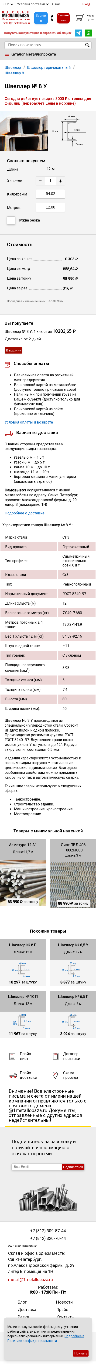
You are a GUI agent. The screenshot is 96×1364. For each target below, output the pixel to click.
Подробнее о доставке (25, 513)
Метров (14, 207)
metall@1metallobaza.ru (17, 23)
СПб (6, 4)
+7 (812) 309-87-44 (48, 1230)
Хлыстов (14, 181)
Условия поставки (31, 4)
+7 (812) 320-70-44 (48, 1238)
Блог (22, 1302)
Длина (12, 169)
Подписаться (73, 1167)
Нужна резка (28, 220)
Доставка (27, 1309)
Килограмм (17, 194)
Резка (23, 1316)
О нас (56, 4)
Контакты (65, 1316)
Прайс (62, 1309)
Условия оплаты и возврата (29, 422)
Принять (80, 1353)
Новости (64, 1302)
